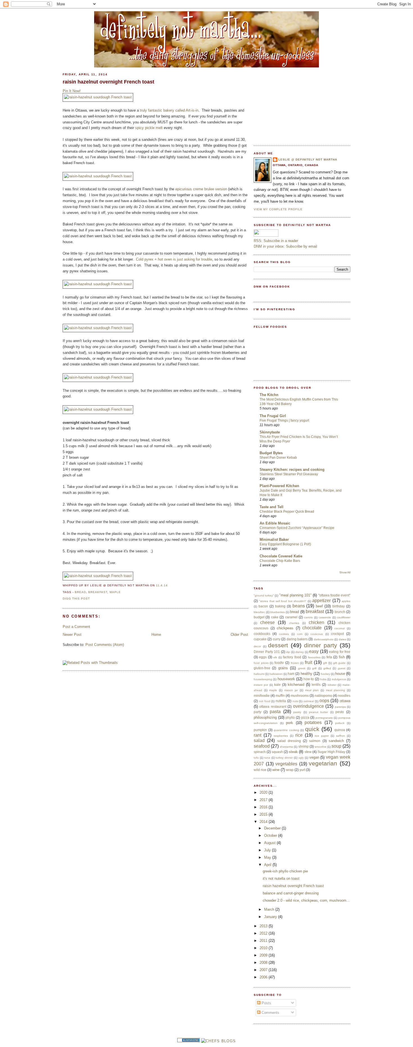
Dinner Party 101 (267, 651)
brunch (340, 612)
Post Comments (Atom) (104, 645)
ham (291, 673)
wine (276, 770)
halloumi (259, 673)
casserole (325, 617)
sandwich (336, 741)
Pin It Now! (72, 91)
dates (342, 639)
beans (298, 605)
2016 (264, 807)
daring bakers (297, 639)
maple (115, 592)
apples (346, 601)
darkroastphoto (323, 639)
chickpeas (285, 628)
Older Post (239, 634)
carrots (308, 617)
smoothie (320, 746)
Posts (265, 1003)
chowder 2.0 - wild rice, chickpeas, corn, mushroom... (306, 900)
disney (299, 651)
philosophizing (265, 717)
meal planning (335, 690)
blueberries (277, 612)
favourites (314, 657)
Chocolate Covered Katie (281, 556)
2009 (264, 955)
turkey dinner (284, 757)
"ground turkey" (264, 595)
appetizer (321, 600)
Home (156, 634)
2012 (264, 933)
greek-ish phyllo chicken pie (285, 871)
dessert (278, 645)
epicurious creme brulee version (201, 189)
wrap (290, 770)
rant (257, 735)
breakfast (97, 592)
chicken (316, 622)
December (273, 828)
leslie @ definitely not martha (307, 159)
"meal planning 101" (295, 595)
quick (312, 729)
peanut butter (318, 712)
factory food (292, 657)
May (268, 857)
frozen (295, 662)
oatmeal (308, 701)
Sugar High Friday (331, 752)
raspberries (281, 735)
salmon (314, 741)
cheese (267, 622)
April (268, 865)
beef (319, 606)
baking (280, 606)
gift (325, 662)
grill (314, 668)
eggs (263, 657)
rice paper (322, 735)
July (268, 850)
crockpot (337, 634)
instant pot (261, 684)
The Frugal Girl (273, 416)
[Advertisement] (296, 103)
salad (259, 740)
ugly (301, 757)
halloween (276, 673)
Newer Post (72, 634)
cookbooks (262, 634)
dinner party (320, 645)
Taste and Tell (271, 507)
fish (342, 657)
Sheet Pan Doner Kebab (278, 458)
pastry (297, 712)
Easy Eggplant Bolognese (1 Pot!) (285, 544)
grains (283, 668)
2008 (264, 962)
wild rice (260, 770)
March (269, 909)
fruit (308, 662)
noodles (344, 695)
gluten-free (262, 668)
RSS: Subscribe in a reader (276, 241)
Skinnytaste (270, 432)
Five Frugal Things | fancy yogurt (284, 420)
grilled (327, 668)
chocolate (312, 627)
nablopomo (323, 695)
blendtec (259, 612)
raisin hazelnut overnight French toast (108, 82)
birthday (338, 606)
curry (276, 639)
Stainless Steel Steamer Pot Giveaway (289, 474)
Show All (344, 572)
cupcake (260, 639)
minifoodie (262, 695)
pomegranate (324, 717)
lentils (316, 684)
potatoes (313, 722)
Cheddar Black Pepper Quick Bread (287, 512)
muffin (280, 695)
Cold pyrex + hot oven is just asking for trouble (174, 259)
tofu (256, 757)
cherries (294, 623)
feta (329, 657)
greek (301, 668)
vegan (314, 757)
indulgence (339, 679)
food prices (261, 662)
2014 (264, 822)
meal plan (312, 690)
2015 (264, 814)
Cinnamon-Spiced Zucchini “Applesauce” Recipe (297, 528)
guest (341, 668)
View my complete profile (278, 209)
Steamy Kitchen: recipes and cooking (292, 469)
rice (299, 735)
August (270, 843)
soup (336, 746)
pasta (275, 711)
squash (277, 752)
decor (257, 646)
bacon (263, 606)
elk (275, 657)
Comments (269, 1012)
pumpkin (260, 730)
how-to (308, 679)
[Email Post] (169, 585)
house (340, 673)
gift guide (339, 662)
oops (324, 700)
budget (259, 617)
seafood (262, 746)
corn (300, 634)
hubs (323, 679)
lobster (332, 684)
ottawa (345, 701)
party (257, 712)
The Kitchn (269, 395)
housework (286, 679)
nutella (281, 701)
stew (308, 752)
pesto (339, 712)
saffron (340, 735)
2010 (264, 948)
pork (289, 723)
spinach (260, 752)
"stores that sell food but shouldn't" (283, 601)
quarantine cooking (286, 730)
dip (288, 651)
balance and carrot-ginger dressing (291, 893)
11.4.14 (162, 585)
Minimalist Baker (274, 539)
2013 (264, 926)
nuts (295, 701)
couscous (316, 634)
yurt (302, 770)
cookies (284, 634)
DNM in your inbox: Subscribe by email (285, 246)
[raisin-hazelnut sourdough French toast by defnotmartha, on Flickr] (98, 97)
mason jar (291, 690)
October (271, 835)
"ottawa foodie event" (334, 595)
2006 (264, 977)
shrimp (303, 746)
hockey (325, 673)
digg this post (76, 598)
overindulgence (308, 706)
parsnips (340, 706)
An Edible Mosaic (275, 523)
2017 (264, 800)
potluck (339, 723)
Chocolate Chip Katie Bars (280, 561)
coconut (339, 628)
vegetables (286, 763)
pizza (305, 717)
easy (314, 651)
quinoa (339, 730)
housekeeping (263, 679)
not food (264, 701)
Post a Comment (76, 627)
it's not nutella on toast (281, 878)
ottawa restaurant (272, 706)
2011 (264, 941)
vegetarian (323, 763)
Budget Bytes (271, 453)
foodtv (279, 662)
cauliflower (343, 617)
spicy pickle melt (149, 128)
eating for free (339, 651)
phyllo (290, 717)
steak (293, 752)
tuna (267, 757)
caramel (291, 617)
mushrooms (300, 695)
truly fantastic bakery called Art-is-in (169, 110)
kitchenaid (296, 684)
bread (80, 592)
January (271, 917)
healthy (306, 673)
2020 (264, 792)
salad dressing (289, 741)
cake (274, 617)
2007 (264, 970)
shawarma (286, 746)
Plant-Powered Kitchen (279, 486)
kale (277, 684)
